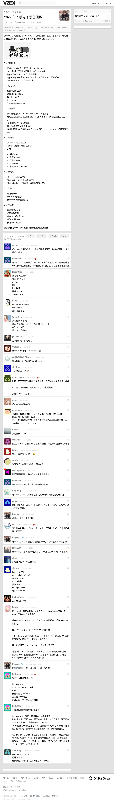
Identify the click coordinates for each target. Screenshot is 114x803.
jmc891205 (17, 336)
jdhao (15, 450)
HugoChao (17, 271)
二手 (31, 236)
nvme (65, 236)
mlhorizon (17, 410)
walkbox (16, 439)
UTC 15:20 (28, 796)
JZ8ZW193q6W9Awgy (22, 356)
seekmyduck (18, 470)
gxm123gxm (18, 377)
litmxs (15, 607)
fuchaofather (18, 597)
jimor (14, 500)
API (43, 777)
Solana (60, 777)
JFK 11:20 (56, 796)
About (6, 777)
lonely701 (16, 547)
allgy (14, 558)
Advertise (25, 777)
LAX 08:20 (47, 796)
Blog (36, 777)
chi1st (15, 245)
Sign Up (100, 3)
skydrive (16, 367)
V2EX (6, 11)
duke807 (16, 429)
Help (15, 777)
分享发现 (16, 11)
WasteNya (17, 317)
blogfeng (16, 490)
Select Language (19, 781)
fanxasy (16, 524)
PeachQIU (17, 258)
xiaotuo (15, 568)
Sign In (108, 3)
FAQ (51, 777)
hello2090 (16, 674)
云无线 (42, 236)
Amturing (16, 750)
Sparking (88, 21)
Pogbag (18, 22)
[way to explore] (10, 3)
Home (93, 3)
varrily (15, 460)
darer (14, 399)
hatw (14, 300)
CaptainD (16, 346)
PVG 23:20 (37, 796)
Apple (54, 236)
